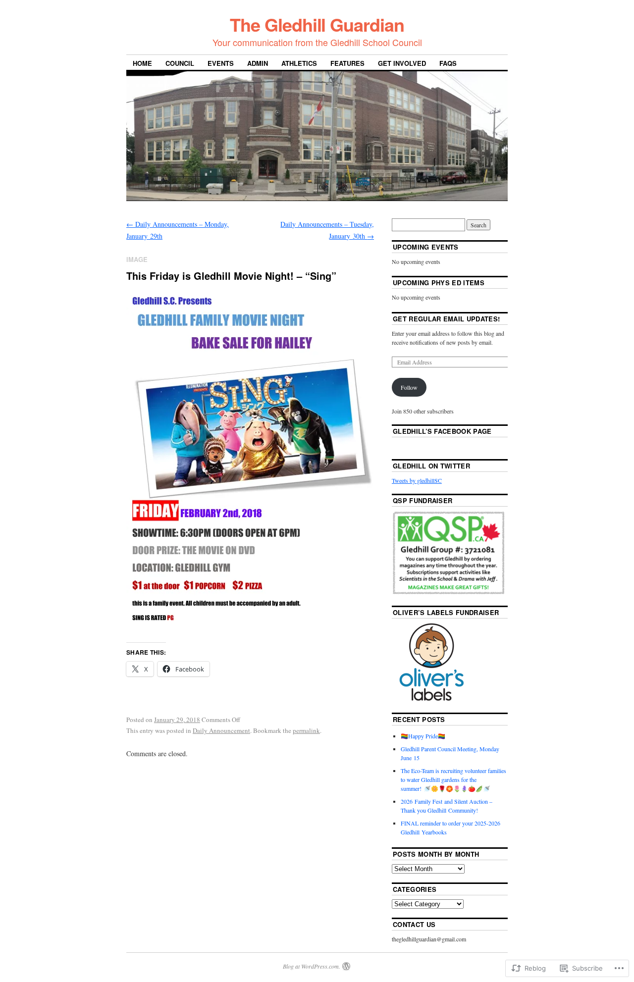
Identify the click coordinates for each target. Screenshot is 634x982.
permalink (306, 730)
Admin (257, 63)
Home (142, 63)
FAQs (448, 63)
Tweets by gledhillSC (417, 480)
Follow (409, 387)
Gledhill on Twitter (431, 465)
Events (221, 63)
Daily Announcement (221, 730)
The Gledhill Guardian (317, 24)
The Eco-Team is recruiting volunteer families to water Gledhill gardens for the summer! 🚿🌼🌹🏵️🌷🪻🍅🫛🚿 (453, 779)
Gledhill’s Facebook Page (442, 431)
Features (347, 63)
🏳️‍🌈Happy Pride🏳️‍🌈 (423, 736)
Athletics (299, 63)
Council (179, 63)
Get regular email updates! (446, 318)
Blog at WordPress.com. (311, 966)
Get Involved (402, 63)
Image (137, 259)
